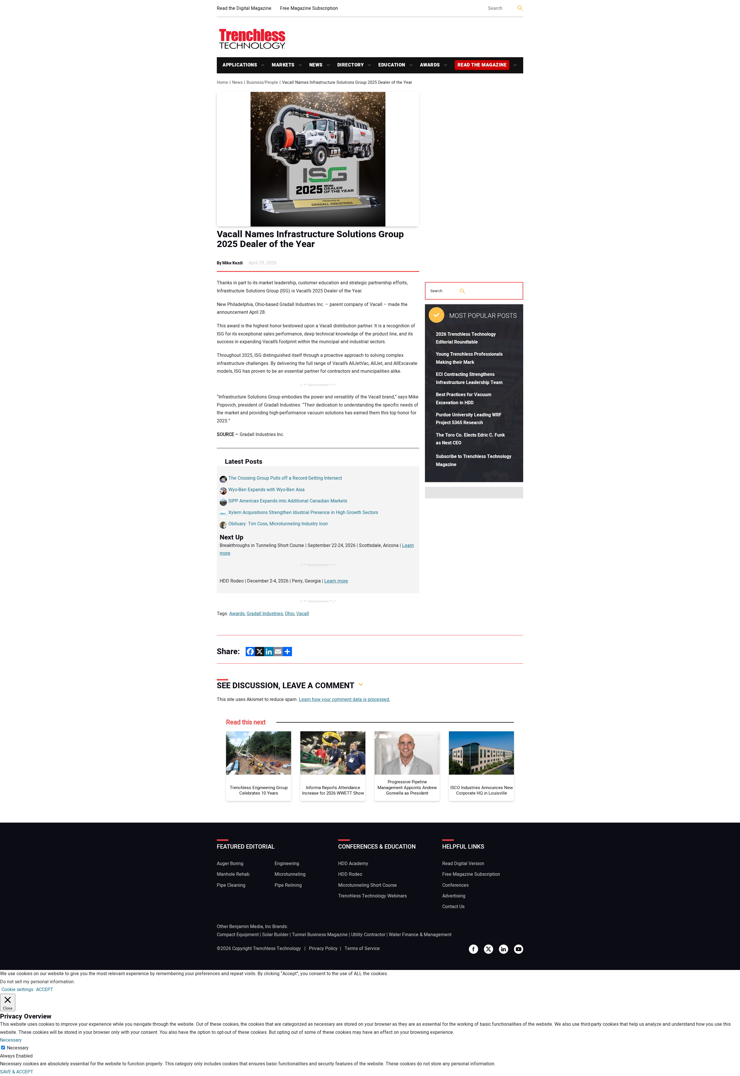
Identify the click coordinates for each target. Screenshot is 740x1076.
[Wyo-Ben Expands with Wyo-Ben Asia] (223, 492)
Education (391, 65)
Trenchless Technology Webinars (372, 896)
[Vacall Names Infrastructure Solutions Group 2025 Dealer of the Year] (318, 159)
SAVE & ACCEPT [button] (16, 1071)
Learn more (336, 581)
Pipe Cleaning (231, 885)
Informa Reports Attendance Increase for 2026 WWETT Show (333, 790)
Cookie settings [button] (17, 989)
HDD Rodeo (350, 874)
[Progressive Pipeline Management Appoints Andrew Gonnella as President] (407, 753)
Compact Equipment (238, 934)
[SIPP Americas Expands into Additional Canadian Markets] (223, 504)
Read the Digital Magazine (244, 8)
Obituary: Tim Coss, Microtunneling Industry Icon (278, 523)
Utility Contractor (368, 934)
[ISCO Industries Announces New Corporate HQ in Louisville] (481, 753)
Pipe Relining (288, 885)
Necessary (18, 1048)
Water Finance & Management (420, 934)
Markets (283, 65)
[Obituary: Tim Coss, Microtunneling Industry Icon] (223, 526)
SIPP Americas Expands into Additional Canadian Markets (287, 501)
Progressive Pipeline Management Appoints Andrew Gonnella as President (407, 787)
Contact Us (453, 906)
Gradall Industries (265, 613)
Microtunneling (290, 874)
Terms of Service (362, 948)
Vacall (302, 613)
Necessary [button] (11, 1040)
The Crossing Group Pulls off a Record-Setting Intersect (285, 478)
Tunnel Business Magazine (320, 934)
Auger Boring (230, 863)
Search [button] (520, 8)
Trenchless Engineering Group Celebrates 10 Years (259, 790)
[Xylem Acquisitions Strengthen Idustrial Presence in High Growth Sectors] (223, 515)
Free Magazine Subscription (309, 8)
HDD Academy (353, 863)
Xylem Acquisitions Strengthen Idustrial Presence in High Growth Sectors (303, 512)
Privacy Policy (323, 948)
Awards (430, 65)
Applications (240, 65)
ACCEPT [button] (44, 989)
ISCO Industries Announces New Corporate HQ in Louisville (481, 790)
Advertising (453, 896)
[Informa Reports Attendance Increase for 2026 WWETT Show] (332, 753)
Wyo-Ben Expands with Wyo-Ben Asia (266, 489)
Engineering (287, 863)
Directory (350, 65)
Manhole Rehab (233, 874)
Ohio (289, 613)
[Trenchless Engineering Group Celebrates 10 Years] (258, 753)
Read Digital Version (463, 863)
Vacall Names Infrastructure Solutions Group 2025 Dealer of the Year (310, 239)
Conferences (455, 885)
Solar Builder (275, 934)
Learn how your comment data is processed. (344, 699)
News (316, 65)
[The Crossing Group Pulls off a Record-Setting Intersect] (223, 481)
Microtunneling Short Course (367, 885)
